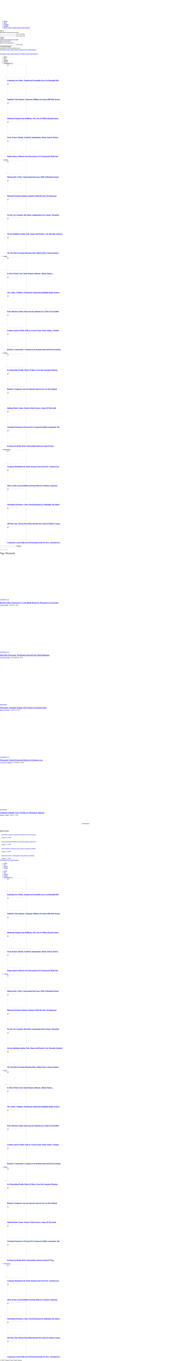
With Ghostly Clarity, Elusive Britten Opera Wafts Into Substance (17, 855)
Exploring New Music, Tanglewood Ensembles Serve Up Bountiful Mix (33, 80)
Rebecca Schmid (4, 710)
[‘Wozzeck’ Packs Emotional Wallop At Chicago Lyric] (44, 736)
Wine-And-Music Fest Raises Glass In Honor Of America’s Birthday (18, 848)
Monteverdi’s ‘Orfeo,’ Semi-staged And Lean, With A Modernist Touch (33, 177)
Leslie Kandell (4, 605)
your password (20, 36)
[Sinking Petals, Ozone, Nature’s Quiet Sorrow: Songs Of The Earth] (17, 404)
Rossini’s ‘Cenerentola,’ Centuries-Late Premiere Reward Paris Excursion (34, 349)
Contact (6, 24)
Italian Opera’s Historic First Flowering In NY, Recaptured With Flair (32, 156)
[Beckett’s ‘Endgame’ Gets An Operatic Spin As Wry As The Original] (17, 385)
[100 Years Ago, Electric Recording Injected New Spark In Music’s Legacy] (17, 520)
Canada (6, 160)
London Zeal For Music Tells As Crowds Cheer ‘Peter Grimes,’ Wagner (33, 330)
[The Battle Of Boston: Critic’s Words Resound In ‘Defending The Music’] (17, 501)
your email (19, 44)
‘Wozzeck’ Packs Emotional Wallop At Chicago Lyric (21, 760)
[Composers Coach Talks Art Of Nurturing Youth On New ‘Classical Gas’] (17, 539)
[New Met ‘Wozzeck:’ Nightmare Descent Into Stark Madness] (44, 631)
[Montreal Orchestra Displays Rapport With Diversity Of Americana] (17, 192)
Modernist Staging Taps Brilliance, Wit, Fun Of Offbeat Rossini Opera (33, 118)
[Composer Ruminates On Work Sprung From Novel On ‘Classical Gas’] (17, 463)
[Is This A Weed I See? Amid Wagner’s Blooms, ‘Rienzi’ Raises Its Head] (17, 270)
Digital (5, 353)
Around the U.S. (8, 63)
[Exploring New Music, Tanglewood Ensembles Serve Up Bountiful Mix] (17, 77)
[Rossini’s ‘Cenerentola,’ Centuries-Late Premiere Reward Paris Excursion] (17, 346)
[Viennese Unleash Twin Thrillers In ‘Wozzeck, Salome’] (44, 788)
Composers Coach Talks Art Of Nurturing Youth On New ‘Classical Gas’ (33, 542)
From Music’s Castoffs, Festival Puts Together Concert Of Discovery (18, 834)
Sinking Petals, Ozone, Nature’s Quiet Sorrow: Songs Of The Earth (31, 408)
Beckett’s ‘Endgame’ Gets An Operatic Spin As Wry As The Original (32, 389)
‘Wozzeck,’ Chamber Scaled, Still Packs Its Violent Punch (23, 708)
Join (5, 23)
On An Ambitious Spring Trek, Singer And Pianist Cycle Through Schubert (34, 234)
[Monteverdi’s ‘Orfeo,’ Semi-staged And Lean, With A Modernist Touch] (17, 173)
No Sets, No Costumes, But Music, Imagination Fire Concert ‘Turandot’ (33, 215)
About (5, 21)
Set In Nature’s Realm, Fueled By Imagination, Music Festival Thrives (32, 137)
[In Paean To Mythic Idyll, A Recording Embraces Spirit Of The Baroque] (17, 442)
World (5, 256)
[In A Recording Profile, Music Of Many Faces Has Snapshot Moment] (17, 366)
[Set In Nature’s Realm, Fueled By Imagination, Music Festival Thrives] (17, 134)
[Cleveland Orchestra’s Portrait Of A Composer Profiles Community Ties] (17, 423)
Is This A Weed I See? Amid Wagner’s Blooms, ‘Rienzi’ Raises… (30, 273)
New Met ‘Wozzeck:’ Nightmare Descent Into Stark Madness (25, 655)
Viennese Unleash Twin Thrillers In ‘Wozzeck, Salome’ (22, 813)
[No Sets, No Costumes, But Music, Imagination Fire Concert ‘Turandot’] (17, 211)
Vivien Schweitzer (5, 657)
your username (20, 34)
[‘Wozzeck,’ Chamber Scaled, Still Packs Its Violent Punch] (44, 683)
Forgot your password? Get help (9, 39)
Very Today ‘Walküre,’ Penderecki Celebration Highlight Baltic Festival (33, 292)
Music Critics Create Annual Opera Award (17, 27)
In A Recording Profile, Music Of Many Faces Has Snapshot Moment (32, 370)
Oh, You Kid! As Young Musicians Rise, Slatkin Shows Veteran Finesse (33, 253)
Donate (6, 26)
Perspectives (7, 449)
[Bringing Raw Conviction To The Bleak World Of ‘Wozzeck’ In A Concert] (44, 578)
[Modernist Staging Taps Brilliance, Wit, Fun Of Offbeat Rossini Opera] (17, 115)
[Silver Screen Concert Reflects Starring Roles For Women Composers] (17, 482)
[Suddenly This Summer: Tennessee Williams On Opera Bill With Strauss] (17, 96)
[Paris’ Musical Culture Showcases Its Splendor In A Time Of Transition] (17, 308)
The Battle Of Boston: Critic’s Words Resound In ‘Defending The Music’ (33, 504)
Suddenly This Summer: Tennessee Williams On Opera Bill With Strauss (33, 99)
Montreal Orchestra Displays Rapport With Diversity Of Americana (32, 196)
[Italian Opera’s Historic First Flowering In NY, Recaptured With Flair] (17, 153)
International (3, 704)
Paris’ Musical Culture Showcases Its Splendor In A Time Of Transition (33, 311)
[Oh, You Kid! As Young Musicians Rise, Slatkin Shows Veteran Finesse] (17, 249)
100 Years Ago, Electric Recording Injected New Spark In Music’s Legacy (33, 523)
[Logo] (9, 54)
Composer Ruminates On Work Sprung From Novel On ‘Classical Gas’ (33, 466)
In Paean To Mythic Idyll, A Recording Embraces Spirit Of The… (31, 446)
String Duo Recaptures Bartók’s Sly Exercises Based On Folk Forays (18, 841)
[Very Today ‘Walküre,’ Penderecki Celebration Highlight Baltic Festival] (17, 289)
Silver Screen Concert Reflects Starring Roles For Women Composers (32, 485)
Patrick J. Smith (4, 815)
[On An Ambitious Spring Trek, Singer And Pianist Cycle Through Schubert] (17, 230)
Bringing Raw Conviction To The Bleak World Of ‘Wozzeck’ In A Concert (29, 603)
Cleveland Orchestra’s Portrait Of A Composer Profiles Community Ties (33, 427)
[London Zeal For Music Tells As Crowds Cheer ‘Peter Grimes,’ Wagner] (17, 327)
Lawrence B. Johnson (6, 762)
